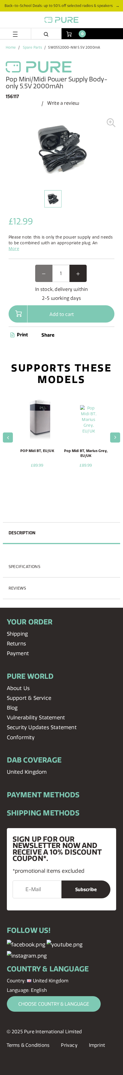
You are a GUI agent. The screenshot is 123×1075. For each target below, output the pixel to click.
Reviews (17, 588)
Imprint (97, 1045)
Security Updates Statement (42, 727)
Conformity (21, 737)
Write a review (63, 103)
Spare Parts (32, 47)
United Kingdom (27, 772)
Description (22, 532)
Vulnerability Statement (36, 717)
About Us (18, 688)
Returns (16, 643)
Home (11, 47)
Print (22, 335)
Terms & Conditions (28, 1045)
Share (47, 335)
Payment (18, 653)
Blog (12, 707)
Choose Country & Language (53, 1004)
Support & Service (29, 698)
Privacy (69, 1045)
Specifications (24, 566)
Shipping (17, 633)
